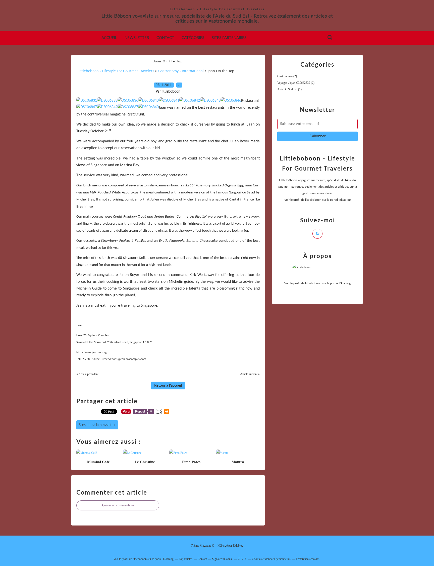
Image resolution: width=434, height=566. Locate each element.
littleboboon (313, 199)
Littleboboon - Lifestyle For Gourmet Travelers (217, 9)
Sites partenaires (229, 38)
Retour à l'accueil (168, 385)
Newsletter (137, 38)
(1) (289, 89)
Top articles (185, 559)
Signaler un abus (222, 559)
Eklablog (238, 545)
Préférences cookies (307, 559)
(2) (287, 76)
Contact (165, 38)
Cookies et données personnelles (271, 559)
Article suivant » (250, 374)
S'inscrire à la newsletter (97, 425)
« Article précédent (87, 374)
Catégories (193, 38)
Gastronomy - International (181, 70)
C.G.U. (242, 559)
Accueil (109, 38)
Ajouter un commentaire (117, 505)
